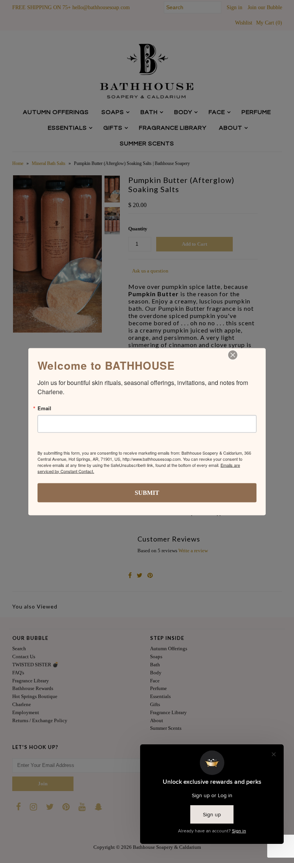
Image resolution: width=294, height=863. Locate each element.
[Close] (232, 354)
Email (44, 407)
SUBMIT (147, 492)
